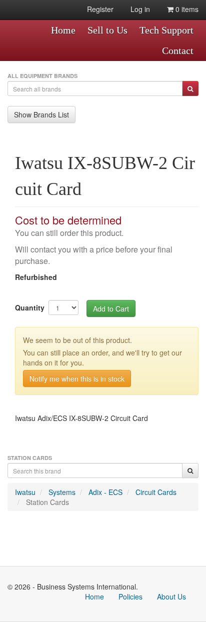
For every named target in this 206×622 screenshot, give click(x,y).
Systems (62, 492)
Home (63, 30)
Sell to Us (108, 30)
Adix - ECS (105, 492)
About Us (171, 597)
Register (100, 9)
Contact (178, 50)
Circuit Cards (156, 492)
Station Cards (47, 502)
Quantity (29, 307)
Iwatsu (25, 492)
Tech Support (167, 30)
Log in (140, 9)
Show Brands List (41, 115)
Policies (130, 597)
